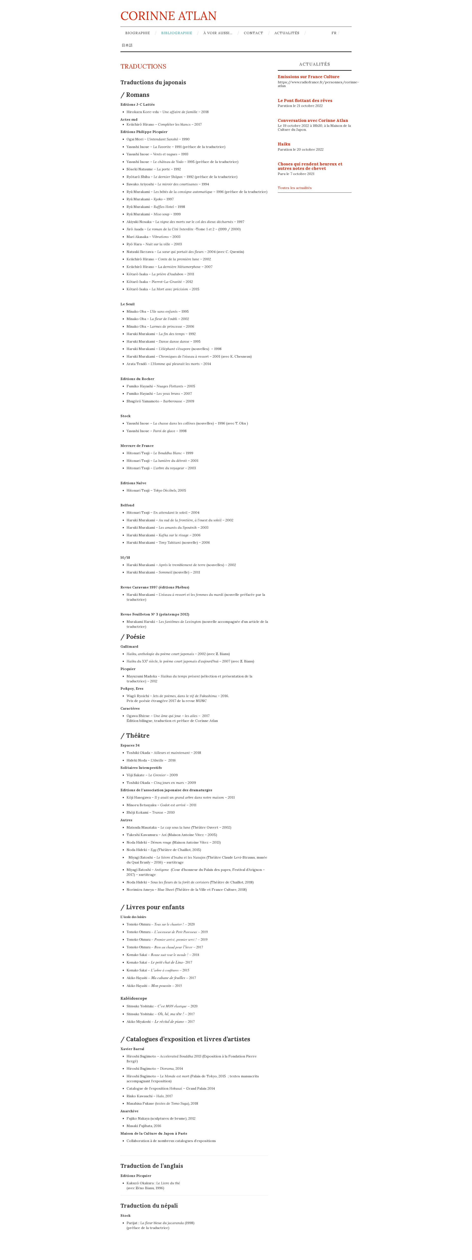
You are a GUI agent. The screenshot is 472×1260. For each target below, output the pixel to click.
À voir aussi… (218, 33)
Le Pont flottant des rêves (305, 100)
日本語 (127, 45)
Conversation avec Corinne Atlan (313, 120)
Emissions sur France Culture (308, 76)
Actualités (287, 33)
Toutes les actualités (295, 188)
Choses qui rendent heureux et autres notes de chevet (310, 166)
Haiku (284, 144)
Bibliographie (176, 33)
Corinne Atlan (168, 15)
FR (334, 33)
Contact (253, 33)
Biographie (137, 33)
